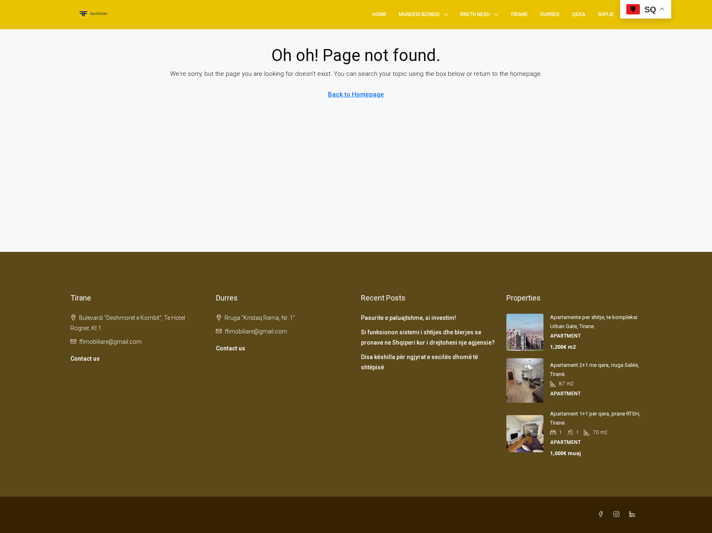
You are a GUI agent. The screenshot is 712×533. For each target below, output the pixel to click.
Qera (579, 14)
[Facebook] (602, 514)
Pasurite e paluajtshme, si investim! (408, 318)
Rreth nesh (475, 14)
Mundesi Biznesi (419, 14)
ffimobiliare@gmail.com (110, 341)
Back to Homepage (356, 94)
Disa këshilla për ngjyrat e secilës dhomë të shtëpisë (419, 362)
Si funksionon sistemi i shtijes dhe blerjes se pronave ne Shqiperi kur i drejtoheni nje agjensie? (428, 337)
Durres (550, 14)
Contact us (85, 358)
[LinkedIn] (633, 514)
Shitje (606, 14)
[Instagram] (618, 514)
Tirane (519, 14)
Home (379, 14)
